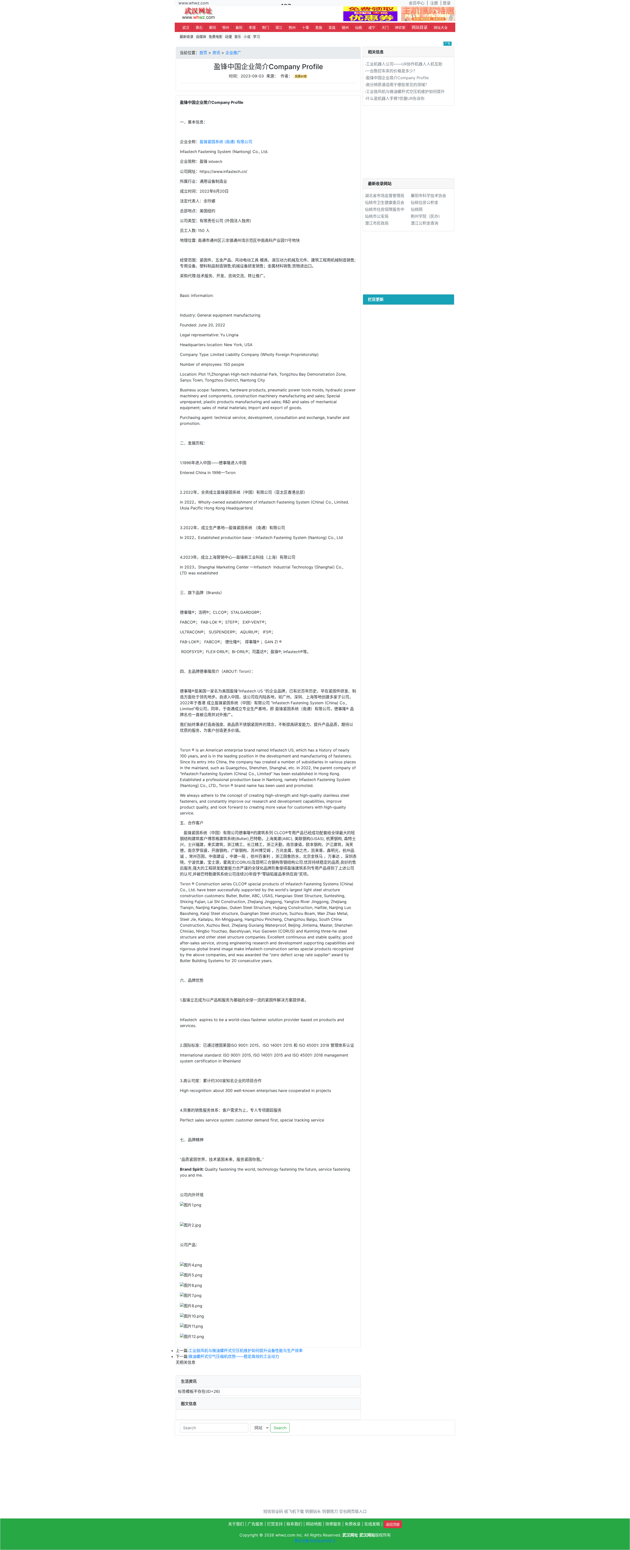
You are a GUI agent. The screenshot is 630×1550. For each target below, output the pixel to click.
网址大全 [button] (441, 27)
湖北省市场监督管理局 (384, 195)
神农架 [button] (400, 27)
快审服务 (333, 1523)
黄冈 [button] (212, 27)
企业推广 (233, 52)
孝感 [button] (252, 27)
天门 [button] (385, 27)
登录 (447, 2)
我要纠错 (301, 76)
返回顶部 (393, 1524)
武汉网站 (367, 1535)
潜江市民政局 (377, 223)
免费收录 (353, 1523)
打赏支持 (275, 1523)
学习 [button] (256, 36)
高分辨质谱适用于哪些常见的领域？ (397, 84)
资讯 (216, 52)
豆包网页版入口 (353, 1511)
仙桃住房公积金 (424, 202)
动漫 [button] (228, 36)
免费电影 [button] (215, 36)
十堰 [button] (305, 27)
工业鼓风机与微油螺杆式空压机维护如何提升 (405, 91)
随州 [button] (345, 27)
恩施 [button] (318, 27)
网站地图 (314, 1523)
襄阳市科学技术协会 (428, 195)
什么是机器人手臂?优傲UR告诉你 (395, 98)
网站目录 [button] (419, 27)
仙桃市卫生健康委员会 (384, 202)
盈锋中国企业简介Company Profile (397, 77)
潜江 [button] (278, 27)
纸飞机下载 (294, 1511)
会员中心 (417, 2)
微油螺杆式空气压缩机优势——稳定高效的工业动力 (234, 1356)
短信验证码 (273, 1511)
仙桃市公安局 (377, 216)
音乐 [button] (237, 36)
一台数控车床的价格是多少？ (391, 70)
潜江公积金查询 (424, 223)
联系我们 (294, 1523)
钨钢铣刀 (330, 1511)
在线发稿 (372, 1523)
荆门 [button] (265, 27)
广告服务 (255, 1523)
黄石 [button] (199, 27)
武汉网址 (350, 1535)
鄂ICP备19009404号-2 (315, 1540)
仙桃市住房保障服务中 (384, 209)
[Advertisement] (408, 143)
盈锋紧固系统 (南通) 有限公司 (226, 141)
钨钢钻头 (313, 1511)
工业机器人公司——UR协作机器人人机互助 (404, 63)
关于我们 (236, 1523)
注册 (434, 2)
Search (280, 1427)
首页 (203, 52)
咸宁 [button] (371, 27)
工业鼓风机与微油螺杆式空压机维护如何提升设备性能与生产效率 (246, 1350)
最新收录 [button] (186, 36)
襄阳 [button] (239, 27)
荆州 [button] (292, 27)
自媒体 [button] (201, 36)
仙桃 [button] (358, 27)
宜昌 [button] (332, 27)
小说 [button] (247, 36)
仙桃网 (417, 209)
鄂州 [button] (225, 27)
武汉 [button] (185, 27)
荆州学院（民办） (426, 216)
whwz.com (285, 1535)
